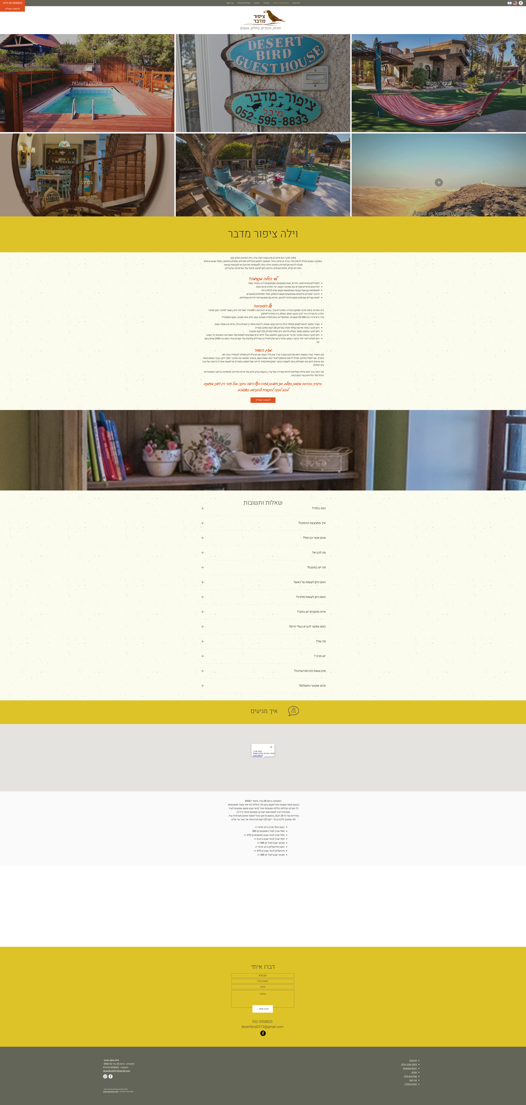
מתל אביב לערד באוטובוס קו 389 (268, 831)
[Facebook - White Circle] (521, 3)
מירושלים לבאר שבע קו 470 (270, 851)
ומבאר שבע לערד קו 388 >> (271, 843)
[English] (515, 3)
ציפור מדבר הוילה (409, 1064)
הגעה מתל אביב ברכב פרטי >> (270, 827)
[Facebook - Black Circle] (263, 1033)
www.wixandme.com (110, 1091)
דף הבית (413, 1060)
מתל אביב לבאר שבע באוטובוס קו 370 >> (264, 835)
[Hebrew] (509, 3)
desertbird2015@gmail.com (262, 1026)
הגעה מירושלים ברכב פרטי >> (270, 847)
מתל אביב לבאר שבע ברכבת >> (269, 839)
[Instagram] (105, 1076)
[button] (12, 3)
